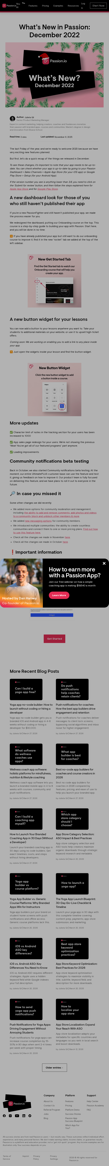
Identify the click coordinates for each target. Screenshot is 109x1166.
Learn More (59, 595)
